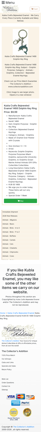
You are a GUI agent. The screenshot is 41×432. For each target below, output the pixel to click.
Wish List (5, 379)
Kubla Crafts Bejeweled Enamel (27, 299)
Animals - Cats (8, 244)
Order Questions (8, 383)
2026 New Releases (10, 216)
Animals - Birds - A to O (11, 228)
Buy (21, 201)
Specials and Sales (9, 366)
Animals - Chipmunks (10, 252)
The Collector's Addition (10, 341)
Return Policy (7, 369)
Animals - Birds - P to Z (11, 232)
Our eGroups (6, 359)
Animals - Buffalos (9, 236)
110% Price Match (8, 355)
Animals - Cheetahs (10, 248)
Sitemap (5, 390)
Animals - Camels (9, 240)
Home (2, 313)
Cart (36, 9)
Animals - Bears (8, 224)
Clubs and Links (8, 362)
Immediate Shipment (10, 212)
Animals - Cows (8, 256)
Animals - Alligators (10, 220)
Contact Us (6, 386)
